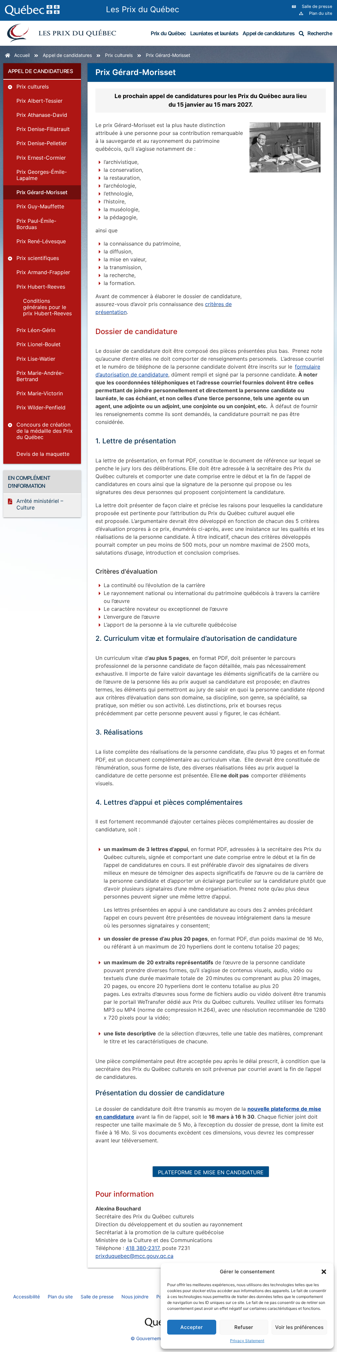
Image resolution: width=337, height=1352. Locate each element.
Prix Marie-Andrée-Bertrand (40, 376)
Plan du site (60, 1296)
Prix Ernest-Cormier (41, 157)
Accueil (22, 55)
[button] (324, 1271)
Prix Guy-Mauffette (40, 206)
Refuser (243, 1327)
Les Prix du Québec (142, 9)
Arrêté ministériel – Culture (39, 504)
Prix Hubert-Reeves (40, 286)
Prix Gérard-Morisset (41, 192)
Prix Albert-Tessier (39, 100)
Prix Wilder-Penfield (40, 407)
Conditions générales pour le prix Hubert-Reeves (47, 307)
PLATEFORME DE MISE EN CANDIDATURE (211, 1172)
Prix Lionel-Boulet (38, 344)
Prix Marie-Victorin (39, 393)
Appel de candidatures (269, 33)
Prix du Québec (168, 33)
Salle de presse (97, 1296)
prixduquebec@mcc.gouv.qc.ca (134, 1256)
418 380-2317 (142, 1248)
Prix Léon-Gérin (35, 330)
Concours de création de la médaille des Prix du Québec (44, 430)
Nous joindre (134, 1296)
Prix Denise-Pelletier (41, 143)
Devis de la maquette (42, 454)
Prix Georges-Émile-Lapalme (41, 175)
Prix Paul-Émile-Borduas (36, 224)
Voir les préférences (299, 1327)
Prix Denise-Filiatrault (43, 129)
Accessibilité (26, 1296)
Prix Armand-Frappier (43, 272)
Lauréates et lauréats (214, 33)
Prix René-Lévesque (41, 241)
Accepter (191, 1327)
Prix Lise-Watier (35, 358)
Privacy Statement (247, 1340)
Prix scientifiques (37, 258)
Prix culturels (119, 55)
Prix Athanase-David (41, 115)
